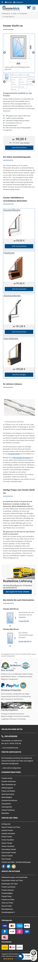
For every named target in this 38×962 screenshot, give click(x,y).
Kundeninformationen (9, 800)
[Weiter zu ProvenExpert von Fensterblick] (14, 866)
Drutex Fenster (7, 837)
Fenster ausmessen (8, 887)
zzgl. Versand (24, 143)
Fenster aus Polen (8, 900)
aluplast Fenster (7, 830)
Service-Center (7, 906)
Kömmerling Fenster (9, 849)
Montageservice (7, 909)
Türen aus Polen (7, 903)
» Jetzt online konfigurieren (11, 768)
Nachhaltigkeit (7, 797)
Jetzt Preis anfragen (19, 375)
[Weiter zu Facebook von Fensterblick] (4, 866)
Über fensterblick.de (9, 785)
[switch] (33, 959)
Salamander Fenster (9, 853)
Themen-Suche (7, 778)
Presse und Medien (8, 791)
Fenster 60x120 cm (25, 641)
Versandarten (6, 804)
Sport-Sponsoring (8, 794)
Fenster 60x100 (24, 621)
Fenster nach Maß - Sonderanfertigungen (16, 862)
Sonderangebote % (8, 912)
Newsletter (5, 813)
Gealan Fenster (7, 843)
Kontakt (9, 2)
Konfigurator (19, 2)
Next (33, 52)
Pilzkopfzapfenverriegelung (21, 458)
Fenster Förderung (8, 810)
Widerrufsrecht (10, 956)
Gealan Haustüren (8, 846)
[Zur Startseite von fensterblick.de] (11, 10)
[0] (28, 9)
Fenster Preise (7, 896)
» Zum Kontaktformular (10, 748)
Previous (4, 52)
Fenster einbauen (8, 890)
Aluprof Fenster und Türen (11, 827)
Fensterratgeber (7, 893)
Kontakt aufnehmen (9, 781)
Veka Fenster (6, 859)
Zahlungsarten (7, 807)
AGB (3, 956)
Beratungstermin (12, 5)
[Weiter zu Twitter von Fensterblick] (9, 866)
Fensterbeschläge (14, 454)
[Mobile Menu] (33, 8)
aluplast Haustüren (8, 833)
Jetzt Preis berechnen (19, 148)
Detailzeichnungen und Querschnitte (14, 877)
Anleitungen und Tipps (10, 884)
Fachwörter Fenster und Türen (12, 880)
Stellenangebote (7, 788)
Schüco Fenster (7, 856)
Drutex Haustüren (8, 840)
